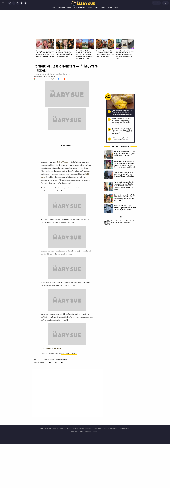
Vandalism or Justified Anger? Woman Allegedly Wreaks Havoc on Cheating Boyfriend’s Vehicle (125, 207)
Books (69, 8)
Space (96, 8)
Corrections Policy (124, 428)
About (110, 8)
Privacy (69, 428)
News (53, 8)
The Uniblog (46, 348)
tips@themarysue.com (69, 353)
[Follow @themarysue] (10, 4)
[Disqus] (67, 393)
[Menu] (3, 3)
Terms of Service (78, 428)
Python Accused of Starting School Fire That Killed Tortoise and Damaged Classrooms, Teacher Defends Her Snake (122, 112)
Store (116, 8)
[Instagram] (17, 4)
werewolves (64, 359)
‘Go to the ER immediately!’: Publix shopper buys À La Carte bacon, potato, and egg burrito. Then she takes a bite (124, 197)
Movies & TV (61, 8)
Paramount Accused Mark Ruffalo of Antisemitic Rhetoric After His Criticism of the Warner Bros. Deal (125, 174)
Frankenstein (46, 359)
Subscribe (156, 3)
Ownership (88, 431)
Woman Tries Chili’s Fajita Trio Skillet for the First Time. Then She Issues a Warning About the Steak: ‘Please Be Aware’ (105, 53)
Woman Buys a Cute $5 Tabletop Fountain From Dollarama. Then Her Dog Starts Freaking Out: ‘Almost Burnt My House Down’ (125, 54)
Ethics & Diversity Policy (110, 428)
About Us (55, 428)
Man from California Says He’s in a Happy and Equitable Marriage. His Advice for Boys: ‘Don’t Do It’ (124, 153)
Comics (90, 8)
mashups (52, 359)
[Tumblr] (21, 4)
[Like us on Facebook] (13, 4)
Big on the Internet (79, 8)
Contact (95, 431)
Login (165, 3)
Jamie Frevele (38, 76)
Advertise (62, 428)
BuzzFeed (57, 348)
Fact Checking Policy (77, 431)
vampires (58, 359)
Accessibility (87, 428)
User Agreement (97, 428)
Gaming (103, 8)
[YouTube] (25, 4)
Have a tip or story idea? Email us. (122, 221)
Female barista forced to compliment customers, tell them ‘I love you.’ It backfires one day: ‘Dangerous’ (64, 53)
